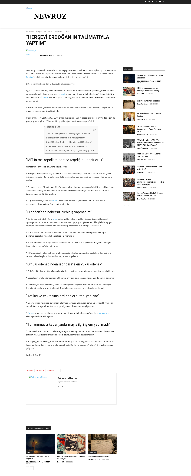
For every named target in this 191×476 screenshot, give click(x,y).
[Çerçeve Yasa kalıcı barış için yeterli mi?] (129, 170)
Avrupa (31, 313)
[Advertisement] (144, 50)
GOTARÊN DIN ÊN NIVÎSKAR (39, 428)
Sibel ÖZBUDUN (142, 148)
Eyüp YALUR (141, 119)
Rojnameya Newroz (47, 55)
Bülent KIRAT (141, 172)
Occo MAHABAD (94, 459)
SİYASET (29, 452)
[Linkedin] (152, 1)
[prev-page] (27, 468)
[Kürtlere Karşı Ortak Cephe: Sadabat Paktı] (129, 157)
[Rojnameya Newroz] (33, 55)
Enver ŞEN (60, 462)
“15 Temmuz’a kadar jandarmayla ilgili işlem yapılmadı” (72, 150)
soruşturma (104, 313)
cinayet (62, 94)
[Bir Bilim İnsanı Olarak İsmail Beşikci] (129, 116)
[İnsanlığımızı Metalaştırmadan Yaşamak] (40, 444)
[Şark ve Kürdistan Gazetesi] (102, 444)
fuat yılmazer (39, 370)
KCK (58, 370)
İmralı (54, 200)
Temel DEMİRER (142, 135)
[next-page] (32, 468)
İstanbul (44, 97)
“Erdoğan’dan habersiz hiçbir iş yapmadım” (66, 138)
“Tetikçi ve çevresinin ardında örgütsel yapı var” (68, 146)
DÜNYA (60, 452)
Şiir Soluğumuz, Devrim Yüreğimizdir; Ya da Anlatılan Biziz (149, 128)
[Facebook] (145, 1)
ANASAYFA (30, 32)
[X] (156, 1)
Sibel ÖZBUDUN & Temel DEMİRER (38, 462)
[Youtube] (159, 1)
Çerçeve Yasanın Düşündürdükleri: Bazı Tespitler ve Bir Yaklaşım (150, 182)
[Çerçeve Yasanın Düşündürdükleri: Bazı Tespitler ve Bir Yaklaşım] (129, 182)
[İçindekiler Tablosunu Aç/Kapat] (93, 130)
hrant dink (50, 370)
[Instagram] (148, 1)
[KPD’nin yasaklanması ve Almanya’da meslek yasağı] (71, 444)
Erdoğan (30, 77)
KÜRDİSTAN (92, 452)
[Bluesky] (163, 1)
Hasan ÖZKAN (142, 188)
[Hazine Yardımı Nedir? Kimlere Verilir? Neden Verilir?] (129, 196)
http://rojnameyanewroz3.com (67, 382)
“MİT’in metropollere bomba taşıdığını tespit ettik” (69, 133)
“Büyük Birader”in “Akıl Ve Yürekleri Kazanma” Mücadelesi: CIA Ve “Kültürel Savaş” (150, 142)
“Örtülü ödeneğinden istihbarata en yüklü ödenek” (69, 142)
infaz (55, 219)
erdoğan (30, 370)
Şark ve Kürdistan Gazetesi (98, 456)
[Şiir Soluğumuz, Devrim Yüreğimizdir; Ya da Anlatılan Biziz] (129, 129)
